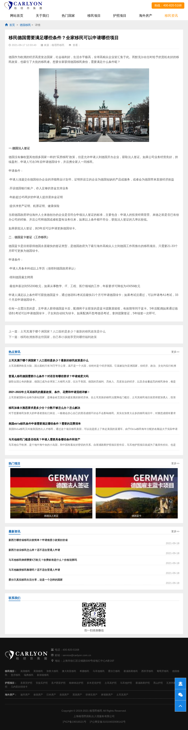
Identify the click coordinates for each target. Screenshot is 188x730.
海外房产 (145, 15)
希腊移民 (84, 671)
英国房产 (77, 694)
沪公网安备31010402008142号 (108, 721)
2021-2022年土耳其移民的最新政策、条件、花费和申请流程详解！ (49, 392)
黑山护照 (158, 682)
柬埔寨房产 (107, 694)
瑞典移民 (28, 675)
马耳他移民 (99, 671)
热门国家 (68, 15)
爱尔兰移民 (114, 671)
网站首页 (16, 15)
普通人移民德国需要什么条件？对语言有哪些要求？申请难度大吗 (48, 376)
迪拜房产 (25, 694)
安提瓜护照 (42, 682)
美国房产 (64, 694)
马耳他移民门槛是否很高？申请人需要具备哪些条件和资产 (44, 439)
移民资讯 (171, 15)
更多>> (175, 351)
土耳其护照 (111, 682)
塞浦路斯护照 (142, 682)
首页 (12, 24)
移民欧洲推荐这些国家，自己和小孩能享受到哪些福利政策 (58, 337)
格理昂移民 (95, 710)
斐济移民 (15, 675)
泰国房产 (38, 694)
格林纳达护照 (76, 682)
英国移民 (38, 671)
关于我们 (42, 15)
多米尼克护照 (94, 682)
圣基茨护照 (26, 682)
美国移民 (25, 671)
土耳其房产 (122, 694)
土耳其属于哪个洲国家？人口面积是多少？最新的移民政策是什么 (63, 331)
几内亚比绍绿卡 (19, 686)
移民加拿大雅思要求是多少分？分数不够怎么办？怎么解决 (44, 408)
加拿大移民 (52, 671)
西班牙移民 (147, 671)
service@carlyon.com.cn (77, 655)
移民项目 (94, 15)
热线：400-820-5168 (168, 5)
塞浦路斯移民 (131, 671)
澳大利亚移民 (69, 671)
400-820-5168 (71, 649)
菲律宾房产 (91, 694)
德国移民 (25, 24)
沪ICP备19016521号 (74, 721)
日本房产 (51, 694)
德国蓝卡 (20, 237)
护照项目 (119, 15)
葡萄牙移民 (163, 671)
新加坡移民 (43, 675)
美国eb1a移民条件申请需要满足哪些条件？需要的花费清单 (45, 423)
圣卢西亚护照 (58, 682)
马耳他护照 (126, 682)
